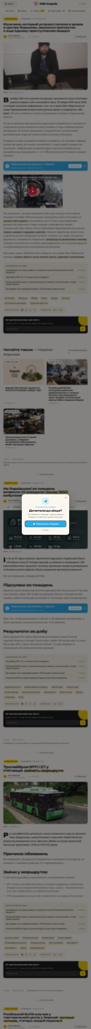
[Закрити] (66, 498)
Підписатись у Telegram (47, 523)
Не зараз (45, 530)
